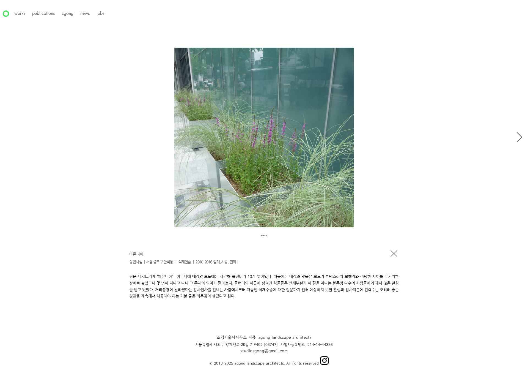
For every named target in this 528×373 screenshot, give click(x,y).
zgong (67, 13)
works (19, 13)
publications (43, 13)
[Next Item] (519, 137)
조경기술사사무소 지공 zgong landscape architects (264, 337)
